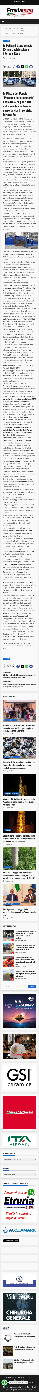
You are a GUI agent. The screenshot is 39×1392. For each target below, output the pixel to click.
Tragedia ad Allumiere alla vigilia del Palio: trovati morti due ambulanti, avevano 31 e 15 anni (8, 961)
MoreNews (18, 1389)
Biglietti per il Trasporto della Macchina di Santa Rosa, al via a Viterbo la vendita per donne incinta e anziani (19, 838)
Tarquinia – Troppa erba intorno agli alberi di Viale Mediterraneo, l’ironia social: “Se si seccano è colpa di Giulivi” (19, 875)
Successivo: (19, 684)
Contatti (31, 1382)
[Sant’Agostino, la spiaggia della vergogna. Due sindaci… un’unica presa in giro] (19, 895)
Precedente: (19, 675)
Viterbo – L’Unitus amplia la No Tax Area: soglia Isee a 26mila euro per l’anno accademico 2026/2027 (24, 1361)
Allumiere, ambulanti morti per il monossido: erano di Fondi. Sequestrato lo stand (8, 948)
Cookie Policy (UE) (11, 1382)
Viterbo (7, 720)
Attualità (6, 41)
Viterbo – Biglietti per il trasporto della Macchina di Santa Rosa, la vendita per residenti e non (19, 801)
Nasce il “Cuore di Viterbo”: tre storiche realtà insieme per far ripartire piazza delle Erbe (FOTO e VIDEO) (19, 728)
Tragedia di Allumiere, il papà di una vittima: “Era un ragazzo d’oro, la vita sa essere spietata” (8, 935)
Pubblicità (22, 1382)
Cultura (6, 1328)
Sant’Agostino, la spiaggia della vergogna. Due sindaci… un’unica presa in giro (19, 912)
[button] (3, 21)
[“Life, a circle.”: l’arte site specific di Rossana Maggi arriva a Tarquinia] (8, 1338)
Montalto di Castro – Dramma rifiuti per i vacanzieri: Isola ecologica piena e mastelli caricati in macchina (19, 765)
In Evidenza (15, 757)
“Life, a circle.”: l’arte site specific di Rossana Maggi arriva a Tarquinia (25, 1335)
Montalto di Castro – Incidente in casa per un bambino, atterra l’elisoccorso (8, 975)
